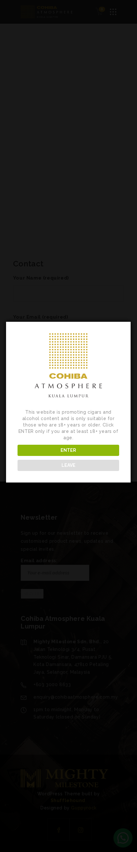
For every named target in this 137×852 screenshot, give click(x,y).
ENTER (68, 450)
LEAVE (68, 465)
